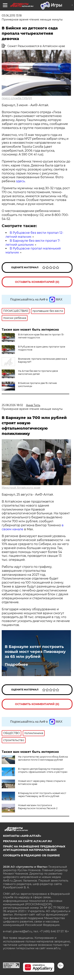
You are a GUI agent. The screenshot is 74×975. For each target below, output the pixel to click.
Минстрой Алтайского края (21, 487)
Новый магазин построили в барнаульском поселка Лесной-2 (37, 807)
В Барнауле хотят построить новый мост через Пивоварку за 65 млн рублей (35, 651)
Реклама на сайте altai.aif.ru (27, 841)
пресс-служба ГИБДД (17, 98)
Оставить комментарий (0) (37, 282)
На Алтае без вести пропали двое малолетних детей (38, 372)
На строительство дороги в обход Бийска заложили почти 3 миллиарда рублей (43, 758)
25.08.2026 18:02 (12, 405)
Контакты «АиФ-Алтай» (22, 836)
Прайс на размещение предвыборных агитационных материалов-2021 (34, 848)
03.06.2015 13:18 (12, 15)
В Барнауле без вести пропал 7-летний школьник (33, 242)
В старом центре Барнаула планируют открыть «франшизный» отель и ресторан (42, 770)
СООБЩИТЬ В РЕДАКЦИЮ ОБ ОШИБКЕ (31, 855)
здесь (20, 181)
